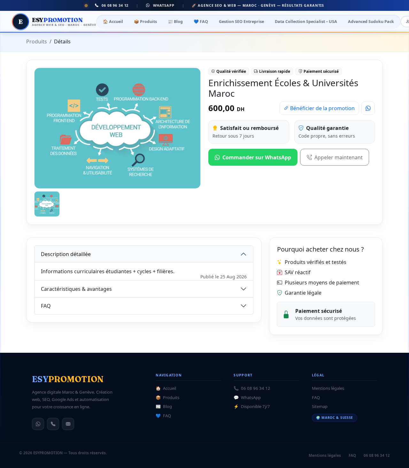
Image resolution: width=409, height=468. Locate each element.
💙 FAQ (201, 21)
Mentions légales (328, 388)
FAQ (46, 305)
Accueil (166, 388)
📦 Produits (145, 21)
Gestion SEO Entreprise (241, 21)
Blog (164, 406)
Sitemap (320, 406)
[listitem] (47, 204)
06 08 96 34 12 (114, 5)
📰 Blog (175, 21)
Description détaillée (66, 254)
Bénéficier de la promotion (322, 108)
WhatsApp (163, 5)
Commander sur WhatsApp (256, 157)
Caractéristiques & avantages (76, 288)
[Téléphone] (53, 424)
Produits (36, 41)
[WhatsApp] (38, 424)
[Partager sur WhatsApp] (368, 108)
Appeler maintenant (338, 157)
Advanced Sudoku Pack (371, 21)
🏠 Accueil (113, 21)
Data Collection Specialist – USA (306, 21)
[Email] (68, 424)
